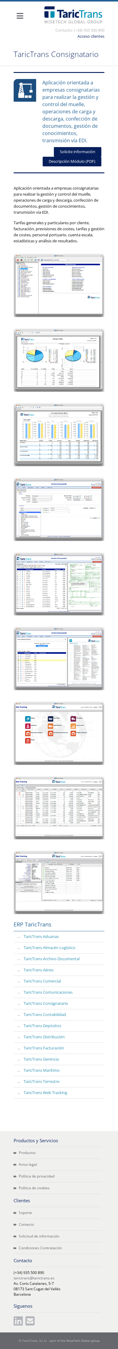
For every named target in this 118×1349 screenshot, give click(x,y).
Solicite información (77, 151)
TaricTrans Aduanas (41, 936)
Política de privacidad (36, 1176)
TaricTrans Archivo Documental (52, 958)
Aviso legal (27, 1164)
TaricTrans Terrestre (41, 1081)
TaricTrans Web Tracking (45, 1092)
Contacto (26, 1224)
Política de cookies (34, 1187)
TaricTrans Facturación (44, 1048)
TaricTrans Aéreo (39, 970)
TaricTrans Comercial (42, 981)
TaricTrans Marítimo (42, 1070)
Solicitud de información (38, 1236)
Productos (27, 1152)
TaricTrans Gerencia (41, 1059)
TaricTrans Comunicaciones (48, 992)
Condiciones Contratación (40, 1247)
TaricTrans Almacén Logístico (49, 947)
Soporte (25, 1212)
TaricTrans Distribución (44, 1036)
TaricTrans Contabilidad (45, 1014)
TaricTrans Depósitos (42, 1025)
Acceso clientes (90, 36)
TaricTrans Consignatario (46, 1003)
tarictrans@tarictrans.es (34, 1278)
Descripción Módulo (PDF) (72, 161)
